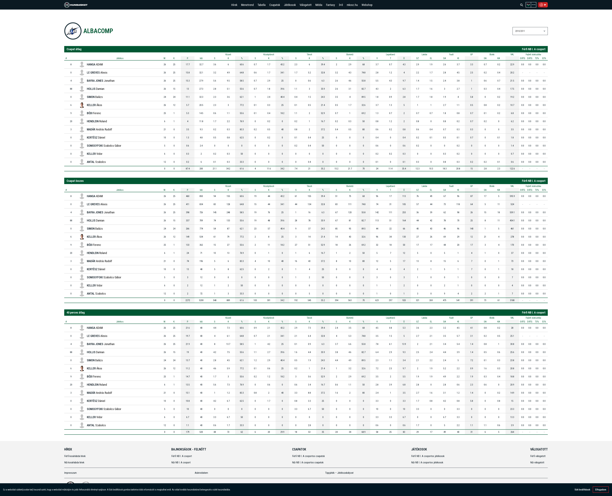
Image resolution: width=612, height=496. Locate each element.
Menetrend (247, 5)
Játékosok (290, 5)
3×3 (341, 5)
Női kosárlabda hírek (74, 462)
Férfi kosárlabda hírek (75, 456)
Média (318, 5)
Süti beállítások (582, 489)
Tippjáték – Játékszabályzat (339, 472)
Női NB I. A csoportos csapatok (308, 462)
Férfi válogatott (538, 456)
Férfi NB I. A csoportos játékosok (427, 456)
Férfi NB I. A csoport (181, 456)
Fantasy (330, 5)
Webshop (367, 5)
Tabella (262, 5)
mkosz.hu (352, 5)
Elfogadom (600, 489)
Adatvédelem (201, 472)
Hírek (234, 5)
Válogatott (306, 5)
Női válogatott (537, 462)
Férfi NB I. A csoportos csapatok (308, 456)
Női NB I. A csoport (181, 462)
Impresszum (70, 472)
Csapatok (274, 5)
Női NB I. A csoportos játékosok (427, 462)
